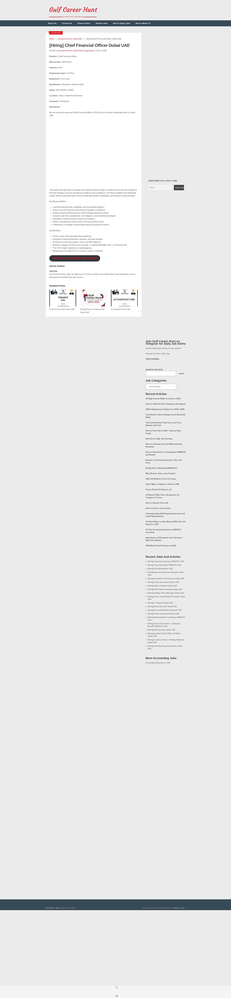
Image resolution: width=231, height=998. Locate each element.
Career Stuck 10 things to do (159, 489)
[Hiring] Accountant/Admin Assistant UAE (165, 610)
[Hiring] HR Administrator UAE (160, 569)
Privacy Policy (83, 23)
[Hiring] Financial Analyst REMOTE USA (164, 565)
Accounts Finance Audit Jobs (70, 39)
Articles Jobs (102, 23)
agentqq (88, 50)
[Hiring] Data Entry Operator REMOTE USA (166, 561)
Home (51, 39)
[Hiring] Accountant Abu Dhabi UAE (162, 606)
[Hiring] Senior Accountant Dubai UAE (163, 614)
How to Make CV (143, 23)
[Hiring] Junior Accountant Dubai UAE (163, 582)
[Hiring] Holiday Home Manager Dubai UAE (166, 593)
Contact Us (67, 23)
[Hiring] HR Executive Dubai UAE (161, 630)
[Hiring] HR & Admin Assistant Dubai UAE (165, 589)
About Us (52, 23)
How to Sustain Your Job (157, 503)
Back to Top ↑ (180, 908)
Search (181, 374)
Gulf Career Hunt (52, 908)
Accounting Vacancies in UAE (158, 663)
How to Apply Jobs (121, 23)
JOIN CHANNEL (153, 359)
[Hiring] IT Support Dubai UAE (160, 603)
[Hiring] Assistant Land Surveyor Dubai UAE (166, 578)
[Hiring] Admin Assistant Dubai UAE (162, 586)
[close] (116, 987)
